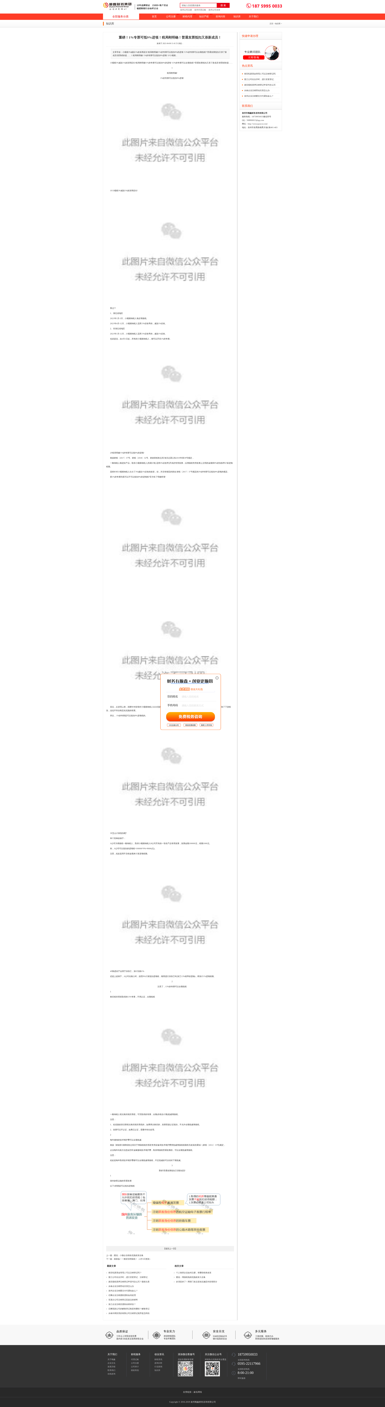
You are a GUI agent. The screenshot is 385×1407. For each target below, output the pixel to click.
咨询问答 (220, 16)
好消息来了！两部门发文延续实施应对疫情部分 (196, 1282)
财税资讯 (158, 1359)
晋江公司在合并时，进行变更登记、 (260, 79)
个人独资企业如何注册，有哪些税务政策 (193, 1273)
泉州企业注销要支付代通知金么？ (123, 1291)
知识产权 (204, 16)
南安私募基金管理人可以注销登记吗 (260, 74)
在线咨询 (111, 1374)
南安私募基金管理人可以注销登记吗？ (125, 1273)
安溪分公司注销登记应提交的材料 (123, 1300)
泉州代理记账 (200, 10)
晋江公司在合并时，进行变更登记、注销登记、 (128, 1277)
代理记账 (135, 1359)
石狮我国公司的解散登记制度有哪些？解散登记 (128, 1309)
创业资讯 (159, 1354)
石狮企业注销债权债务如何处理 (122, 1295)
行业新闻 (158, 1367)
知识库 (237, 16)
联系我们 (111, 1370)
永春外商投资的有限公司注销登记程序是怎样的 (128, 1313)
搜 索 (223, 5)
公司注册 (171, 16)
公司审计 (135, 1367)
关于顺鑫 (111, 1359)
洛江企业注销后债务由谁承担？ (122, 1304)
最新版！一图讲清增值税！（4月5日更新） (132, 1259)
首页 (154, 16)
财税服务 (136, 1354)
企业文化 (111, 1363)
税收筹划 (135, 1370)
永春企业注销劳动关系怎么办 (121, 1286)
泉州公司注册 (186, 10)
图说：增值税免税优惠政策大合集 (190, 1277)
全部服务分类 (120, 16)
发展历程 (111, 1367)
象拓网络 (198, 1392)
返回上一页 (170, 1248)
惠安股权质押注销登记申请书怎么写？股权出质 (128, 1282)
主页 (271, 24)
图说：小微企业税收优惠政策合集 (128, 1255)
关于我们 (253, 16)
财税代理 (187, 16)
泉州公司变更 (214, 10)
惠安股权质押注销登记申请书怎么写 (260, 85)
